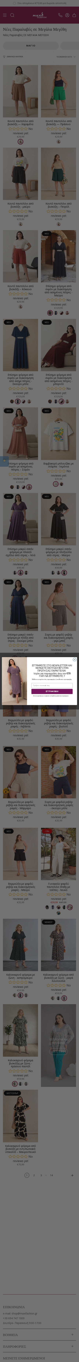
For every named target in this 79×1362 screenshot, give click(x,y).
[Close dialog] (74, 659)
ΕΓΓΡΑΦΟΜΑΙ (52, 691)
